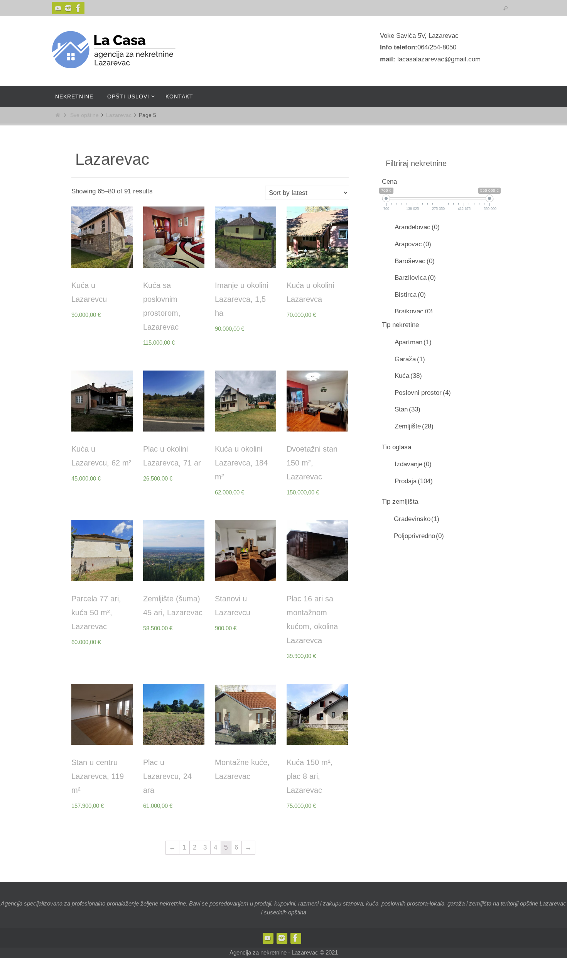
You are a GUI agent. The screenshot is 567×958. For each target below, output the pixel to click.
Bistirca (410, 294)
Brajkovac (414, 311)
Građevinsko (416, 519)
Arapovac (413, 244)
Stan (407, 409)
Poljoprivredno (419, 536)
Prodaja (414, 481)
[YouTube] (58, 8)
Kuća (408, 375)
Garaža (410, 359)
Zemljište (414, 426)
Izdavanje (413, 464)
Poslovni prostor (423, 392)
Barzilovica (415, 277)
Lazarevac (119, 115)
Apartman (413, 342)
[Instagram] (68, 8)
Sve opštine (84, 115)
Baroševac (415, 261)
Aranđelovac (417, 227)
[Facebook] (78, 8)
